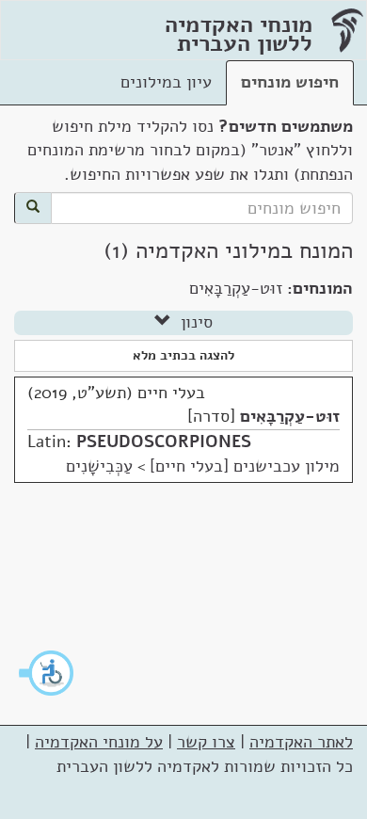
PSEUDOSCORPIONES (163, 441)
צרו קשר (206, 742)
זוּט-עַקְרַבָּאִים (290, 416)
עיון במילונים (166, 82)
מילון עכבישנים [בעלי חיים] (245, 466)
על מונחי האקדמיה (99, 742)
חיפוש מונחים (290, 82)
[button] (47, 673)
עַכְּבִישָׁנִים (99, 466)
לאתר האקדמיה (301, 742)
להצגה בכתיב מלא (183, 355)
